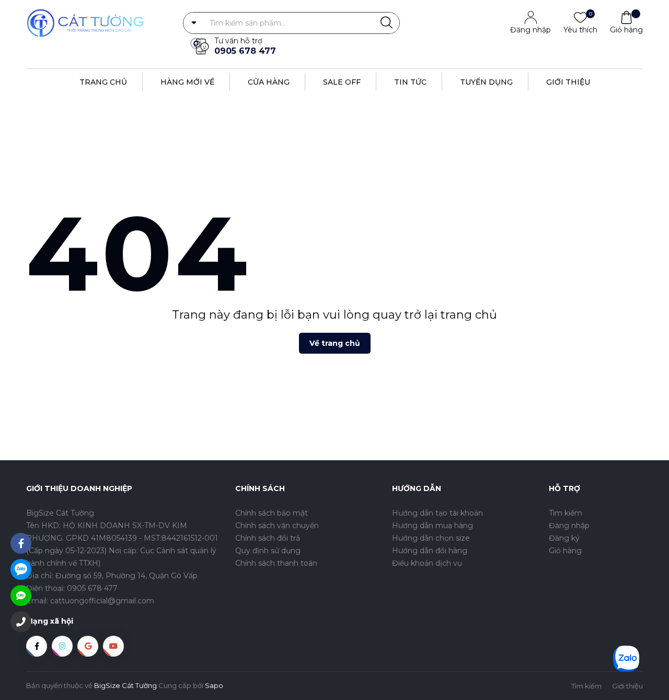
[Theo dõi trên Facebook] (36, 646)
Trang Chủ (103, 82)
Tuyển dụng (486, 82)
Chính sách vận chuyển (277, 525)
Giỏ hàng (626, 29)
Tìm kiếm (565, 513)
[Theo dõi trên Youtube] (113, 646)
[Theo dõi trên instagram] (62, 646)
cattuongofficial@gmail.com (102, 600)
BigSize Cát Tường (125, 685)
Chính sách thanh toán (276, 563)
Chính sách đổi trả (267, 538)
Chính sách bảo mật (271, 513)
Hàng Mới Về (187, 82)
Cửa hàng (269, 82)
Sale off (342, 82)
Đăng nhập (530, 29)
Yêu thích (580, 29)
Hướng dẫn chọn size (431, 538)
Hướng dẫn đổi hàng (429, 550)
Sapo (214, 685)
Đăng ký (564, 538)
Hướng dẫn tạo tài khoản (437, 513)
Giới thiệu (568, 82)
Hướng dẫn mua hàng (432, 525)
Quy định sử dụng (268, 550)
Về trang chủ (334, 343)
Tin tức (410, 82)
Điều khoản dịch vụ (427, 563)
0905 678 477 (245, 51)
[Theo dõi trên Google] (87, 646)
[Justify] (386, 23)
